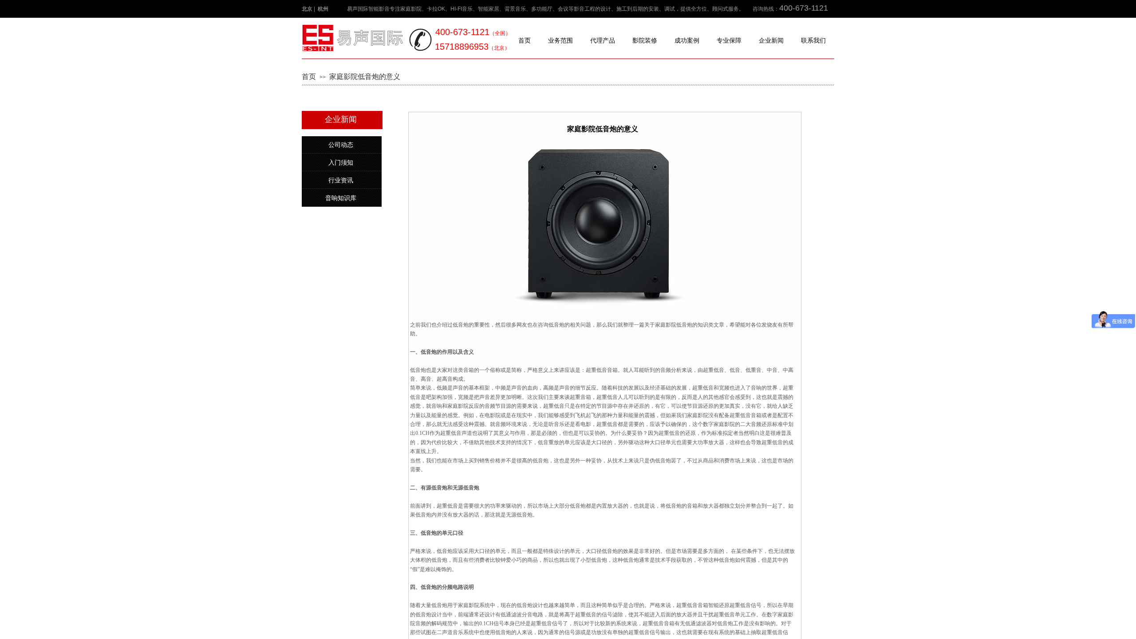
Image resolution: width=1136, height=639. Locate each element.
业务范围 (560, 40)
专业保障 (729, 40)
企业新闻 (771, 40)
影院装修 (644, 40)
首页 (524, 40)
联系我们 (813, 40)
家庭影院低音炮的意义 (364, 76)
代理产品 (602, 40)
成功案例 (686, 40)
